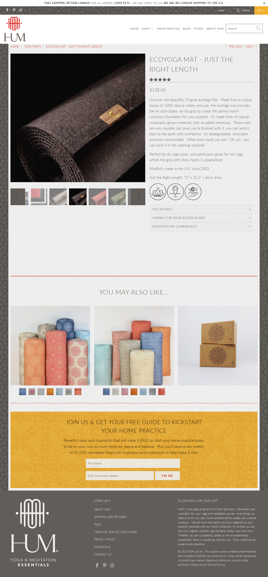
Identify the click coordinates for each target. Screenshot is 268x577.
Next (250, 46)
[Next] (138, 118)
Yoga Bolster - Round (50, 345)
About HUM (215, 28)
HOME (134, 28)
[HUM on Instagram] (20, 10)
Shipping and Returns (110, 517)
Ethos (198, 28)
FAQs (97, 524)
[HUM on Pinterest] (13, 10)
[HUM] (23, 29)
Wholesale (102, 547)
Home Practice (168, 28)
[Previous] (17, 118)
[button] (160, 79)
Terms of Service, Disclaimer (115, 532)
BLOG (187, 28)
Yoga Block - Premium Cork (218, 345)
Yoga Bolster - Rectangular (134, 345)
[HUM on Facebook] (7, 10)
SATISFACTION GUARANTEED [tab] (174, 226)
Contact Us (102, 554)
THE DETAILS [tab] (162, 209)
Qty (152, 258)
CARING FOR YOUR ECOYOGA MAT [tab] (178, 218)
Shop (146, 28)
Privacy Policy (105, 539)
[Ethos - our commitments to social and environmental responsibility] (175, 199)
